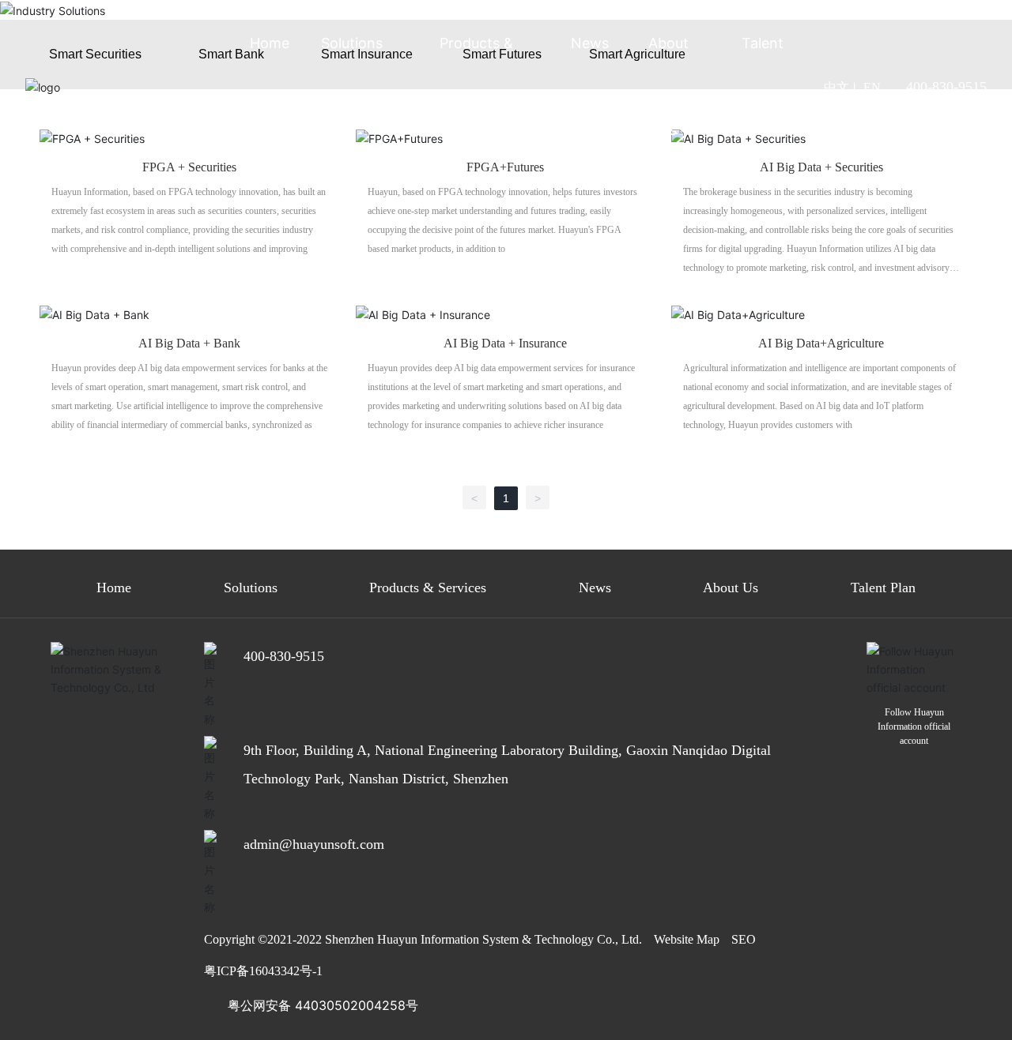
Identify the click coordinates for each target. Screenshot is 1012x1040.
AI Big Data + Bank (189, 343)
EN (872, 87)
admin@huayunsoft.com (314, 844)
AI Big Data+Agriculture (821, 343)
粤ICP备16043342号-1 (263, 971)
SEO (743, 939)
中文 (836, 87)
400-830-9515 (946, 87)
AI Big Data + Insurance (505, 343)
